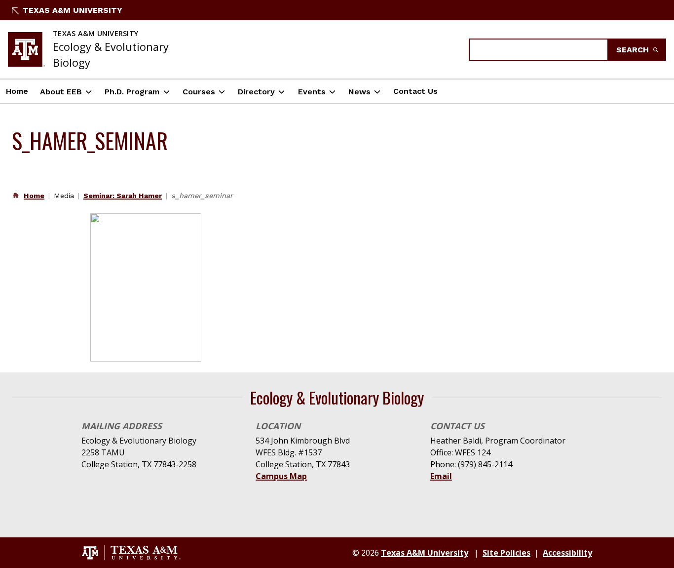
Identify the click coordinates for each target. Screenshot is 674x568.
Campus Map (281, 476)
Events (312, 91)
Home (17, 91)
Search (633, 49)
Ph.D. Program (132, 91)
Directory (256, 91)
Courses (199, 91)
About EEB (61, 91)
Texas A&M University (72, 10)
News (359, 91)
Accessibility (567, 552)
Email (441, 476)
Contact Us (415, 91)
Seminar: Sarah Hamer (122, 196)
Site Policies (506, 552)
